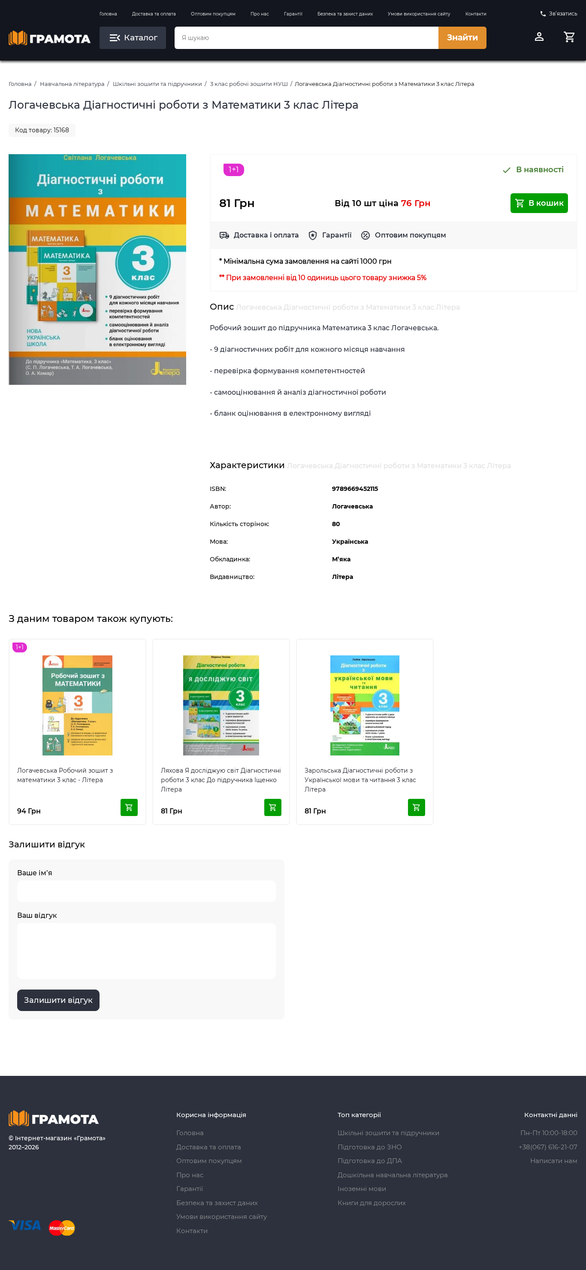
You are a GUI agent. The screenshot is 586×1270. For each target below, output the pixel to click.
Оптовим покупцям (213, 14)
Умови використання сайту (419, 14)
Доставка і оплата (266, 235)
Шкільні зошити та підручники (157, 83)
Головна (108, 14)
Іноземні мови (362, 1189)
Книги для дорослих (372, 1203)
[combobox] (306, 38)
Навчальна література (72, 83)
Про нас (260, 14)
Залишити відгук (58, 1000)
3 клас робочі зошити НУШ (249, 83)
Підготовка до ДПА (370, 1161)
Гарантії (293, 14)
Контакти (475, 14)
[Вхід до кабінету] (539, 38)
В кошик (546, 203)
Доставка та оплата (154, 14)
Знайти (462, 38)
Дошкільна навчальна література (393, 1175)
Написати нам (553, 1161)
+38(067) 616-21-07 (548, 1147)
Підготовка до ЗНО (370, 1147)
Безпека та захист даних (345, 14)
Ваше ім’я (34, 873)
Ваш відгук (37, 915)
